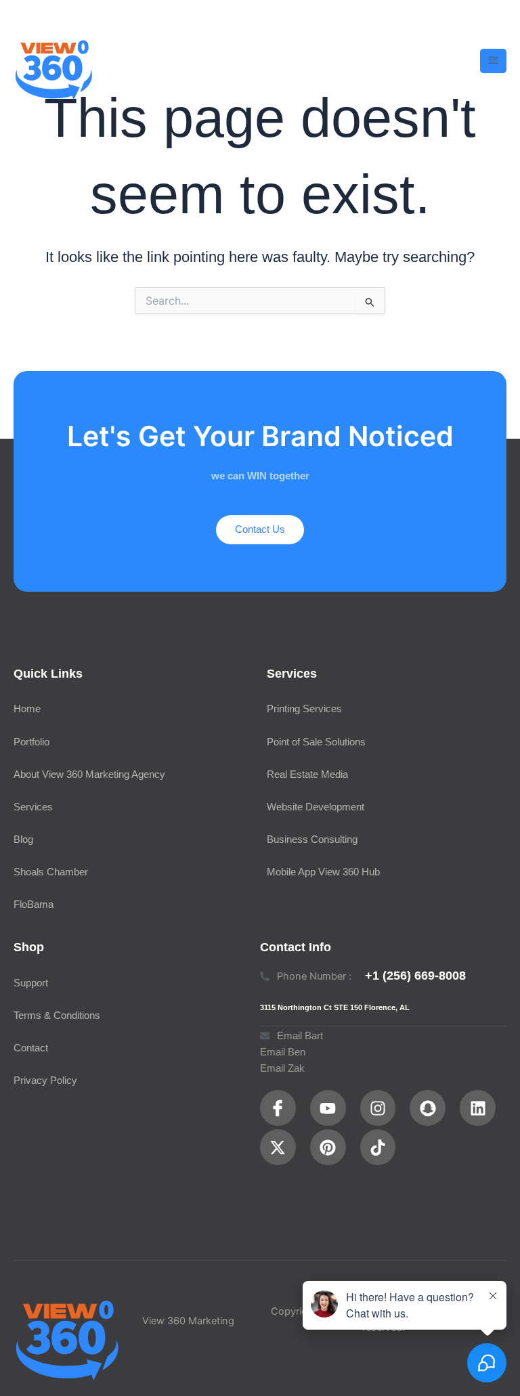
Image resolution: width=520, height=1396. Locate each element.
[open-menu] (493, 61)
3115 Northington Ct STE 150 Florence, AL (335, 1007)
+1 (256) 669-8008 (415, 975)
